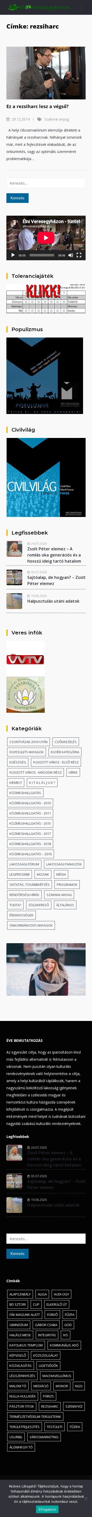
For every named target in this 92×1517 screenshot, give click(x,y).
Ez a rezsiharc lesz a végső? (37, 106)
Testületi (54, 1426)
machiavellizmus (56, 1375)
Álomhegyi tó (21, 1447)
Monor (62, 1386)
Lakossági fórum (24, 864)
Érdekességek (21, 915)
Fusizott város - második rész (35, 772)
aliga (42, 1294)
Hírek (73, 772)
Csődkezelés (66, 742)
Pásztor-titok (21, 1406)
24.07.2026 (39, 543)
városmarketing (44, 1437)
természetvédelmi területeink (35, 1416)
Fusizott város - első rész (56, 762)
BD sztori (17, 1304)
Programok (67, 884)
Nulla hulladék (22, 1396)
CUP (36, 1304)
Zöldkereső (38, 905)
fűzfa (69, 1314)
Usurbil (15, 1437)
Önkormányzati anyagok (31, 925)
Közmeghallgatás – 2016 (30, 854)
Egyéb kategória (65, 752)
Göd (68, 1324)
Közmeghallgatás (25, 792)
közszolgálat (45, 1355)
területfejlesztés (24, 1426)
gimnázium (18, 1324)
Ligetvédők (48, 1365)
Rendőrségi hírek (24, 894)
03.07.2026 (39, 572)
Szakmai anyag (56, 119)
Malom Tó (17, 1386)
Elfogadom (47, 1509)
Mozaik (43, 874)
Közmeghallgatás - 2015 (30, 823)
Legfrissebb (19, 874)
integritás (47, 1335)
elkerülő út (57, 1304)
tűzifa (75, 1426)
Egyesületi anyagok (26, 752)
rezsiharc (49, 1406)
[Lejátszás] (13, 255)
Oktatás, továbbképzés (29, 884)
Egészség (17, 762)
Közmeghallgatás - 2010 (30, 803)
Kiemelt (15, 782)
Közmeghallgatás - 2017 (30, 833)
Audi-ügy (61, 1294)
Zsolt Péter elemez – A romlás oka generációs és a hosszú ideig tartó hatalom (54, 555)
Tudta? (15, 905)
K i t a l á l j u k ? (42, 782)
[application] (46, 238)
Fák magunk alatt (24, 1314)
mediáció (41, 1386)
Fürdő (52, 1314)
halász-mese (20, 1335)
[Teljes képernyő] (79, 255)
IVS (65, 1335)
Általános (65, 905)
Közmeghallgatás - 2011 (30, 813)
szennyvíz (74, 1406)
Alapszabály (20, 1294)
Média (61, 874)
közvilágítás (20, 1365)
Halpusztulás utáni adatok (53, 601)
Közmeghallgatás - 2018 (30, 843)
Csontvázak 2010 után (28, 742)
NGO (79, 1386)
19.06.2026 (39, 595)
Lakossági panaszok (64, 864)
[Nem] (85, 1498)
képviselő (17, 1355)
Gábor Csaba (46, 1324)
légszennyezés (22, 1375)
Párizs (48, 1396)
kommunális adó (64, 1345)
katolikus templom (26, 1345)
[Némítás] (70, 255)
